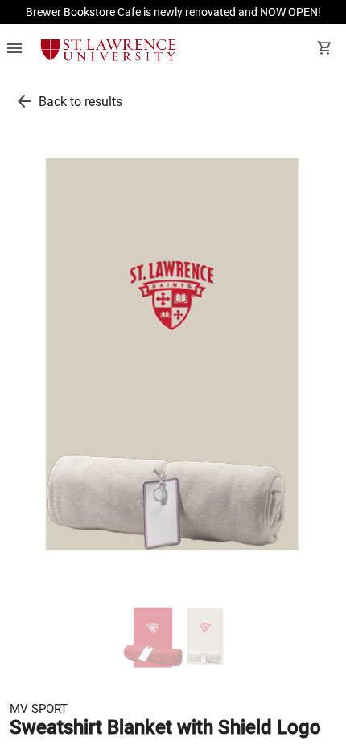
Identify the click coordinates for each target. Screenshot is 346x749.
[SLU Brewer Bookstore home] (108, 50)
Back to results (80, 101)
